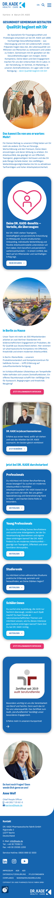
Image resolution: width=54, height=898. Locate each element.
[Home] (14, 5)
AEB (23, 871)
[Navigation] (49, 5)
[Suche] (43, 5)
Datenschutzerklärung (14, 874)
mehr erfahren (15, 263)
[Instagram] (15, 862)
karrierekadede (14, 805)
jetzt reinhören (15, 449)
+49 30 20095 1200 (16, 847)
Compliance (8, 878)
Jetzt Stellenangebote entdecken (27, 392)
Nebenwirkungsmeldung (29, 878)
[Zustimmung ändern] (5, 889)
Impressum (8, 871)
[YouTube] (25, 862)
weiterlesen (14, 508)
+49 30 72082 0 (14, 844)
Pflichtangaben (36, 874)
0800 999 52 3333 (27, 852)
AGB (17, 871)
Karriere (6, 15)
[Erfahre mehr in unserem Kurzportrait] (7, 727)
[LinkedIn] (6, 862)
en (38, 5)
